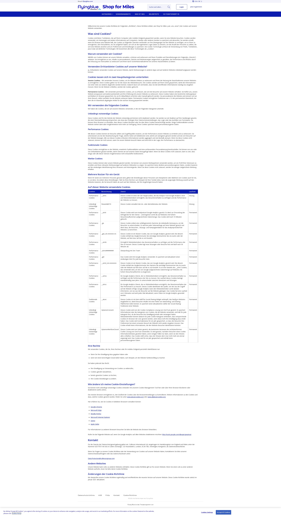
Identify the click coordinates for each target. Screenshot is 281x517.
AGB (100, 495)
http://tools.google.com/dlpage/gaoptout (176, 434)
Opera (93, 421)
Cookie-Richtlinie (130, 495)
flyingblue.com (88, 1)
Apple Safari (95, 424)
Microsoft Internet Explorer (100, 417)
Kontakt (116, 495)
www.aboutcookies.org (135, 397)
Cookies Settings (207, 512)
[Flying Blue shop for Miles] (106, 7)
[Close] (277, 512)
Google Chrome (96, 407)
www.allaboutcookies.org (157, 397)
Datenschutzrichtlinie (86, 495)
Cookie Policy (16, 513)
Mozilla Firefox (96, 414)
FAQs (107, 495)
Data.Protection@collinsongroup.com (101, 458)
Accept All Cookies (223, 512)
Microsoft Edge (96, 410)
